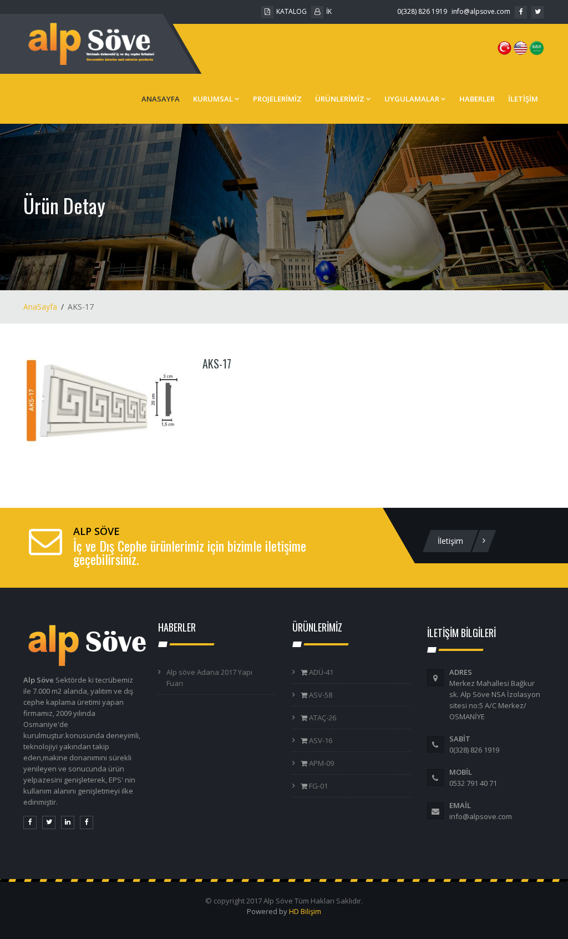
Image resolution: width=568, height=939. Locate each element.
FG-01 (317, 786)
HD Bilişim (305, 911)
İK (329, 11)
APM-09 (320, 763)
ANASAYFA (160, 99)
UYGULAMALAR (411, 99)
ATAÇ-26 (321, 718)
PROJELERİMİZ (277, 99)
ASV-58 (319, 695)
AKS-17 (216, 363)
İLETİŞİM (523, 99)
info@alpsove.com (481, 11)
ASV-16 (319, 740)
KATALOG (291, 11)
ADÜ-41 (320, 672)
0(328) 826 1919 (422, 11)
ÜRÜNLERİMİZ (339, 99)
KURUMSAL (213, 99)
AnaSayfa (40, 306)
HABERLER (477, 99)
